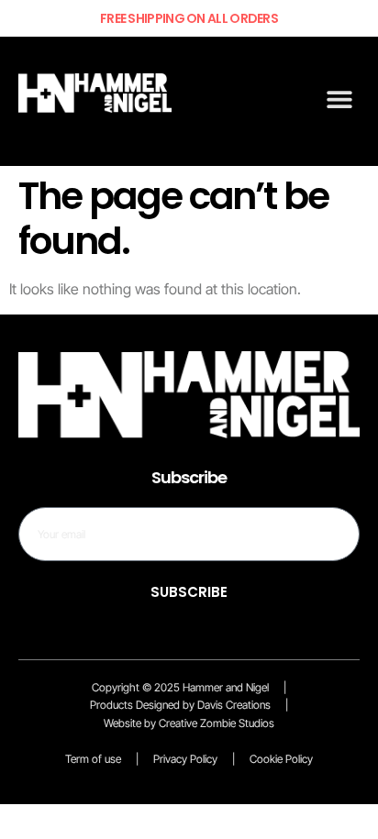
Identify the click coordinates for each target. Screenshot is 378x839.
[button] (339, 99)
